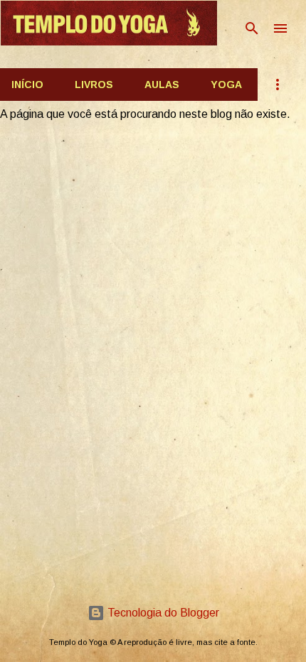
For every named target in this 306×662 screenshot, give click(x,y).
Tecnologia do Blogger (162, 613)
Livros (94, 84)
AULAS (161, 84)
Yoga (226, 84)
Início (27, 84)
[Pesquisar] (251, 28)
